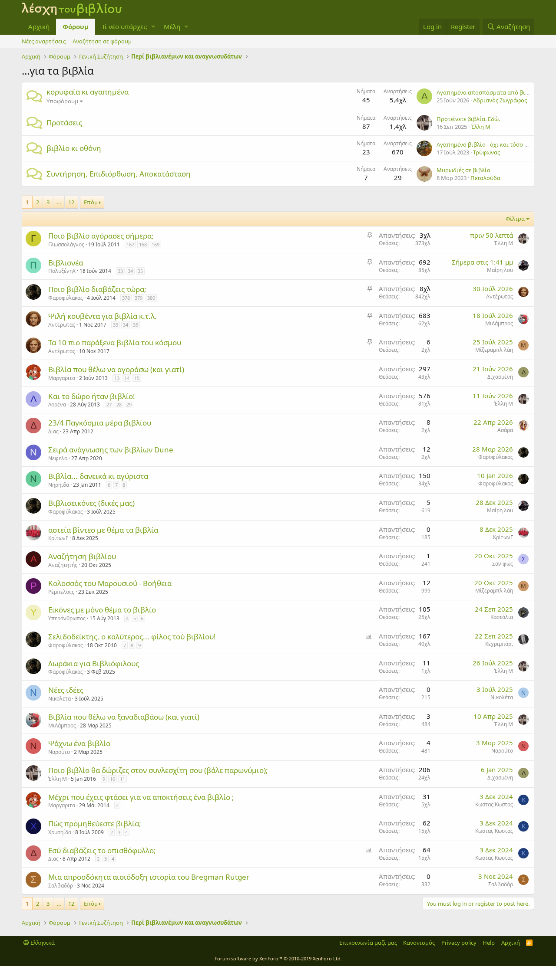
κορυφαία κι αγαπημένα (87, 92)
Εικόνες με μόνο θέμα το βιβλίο (102, 610)
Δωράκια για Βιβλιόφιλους (93, 663)
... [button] (59, 202)
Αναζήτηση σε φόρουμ (102, 41)
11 (122, 779)
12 (71, 202)
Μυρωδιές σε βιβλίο (463, 170)
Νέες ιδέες (65, 690)
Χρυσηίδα (59, 832)
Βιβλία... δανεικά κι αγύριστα (98, 476)
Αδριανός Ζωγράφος (500, 100)
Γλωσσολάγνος (66, 244)
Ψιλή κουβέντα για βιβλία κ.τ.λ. (102, 316)
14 (126, 378)
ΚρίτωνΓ (58, 538)
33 (120, 271)
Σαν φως (502, 563)
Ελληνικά (42, 942)
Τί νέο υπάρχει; (124, 26)
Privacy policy (459, 942)
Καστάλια (501, 617)
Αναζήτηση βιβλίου (82, 556)
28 (119, 404)
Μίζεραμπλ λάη (494, 350)
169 (155, 244)
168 (143, 244)
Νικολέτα (59, 698)
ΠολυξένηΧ (62, 271)
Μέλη (172, 26)
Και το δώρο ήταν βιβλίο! (91, 396)
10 (112, 779)
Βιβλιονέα (65, 263)
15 (136, 378)
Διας (53, 431)
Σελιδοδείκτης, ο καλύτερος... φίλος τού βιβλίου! (132, 637)
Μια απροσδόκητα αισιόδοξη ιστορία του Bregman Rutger (148, 877)
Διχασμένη (500, 376)
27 (109, 404)
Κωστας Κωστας (494, 804)
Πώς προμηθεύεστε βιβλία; (94, 823)
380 (151, 298)
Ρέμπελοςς (61, 592)
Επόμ (91, 202)
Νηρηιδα (58, 484)
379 (138, 298)
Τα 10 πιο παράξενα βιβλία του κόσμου (114, 342)
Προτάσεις (64, 123)
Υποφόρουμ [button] (62, 101)
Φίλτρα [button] (515, 219)
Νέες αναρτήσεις (44, 41)
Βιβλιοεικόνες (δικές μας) (91, 503)
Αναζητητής (62, 565)
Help (489, 942)
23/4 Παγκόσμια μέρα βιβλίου (99, 423)
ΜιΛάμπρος (499, 323)
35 (140, 271)
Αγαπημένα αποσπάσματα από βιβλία (487, 92)
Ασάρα (505, 430)
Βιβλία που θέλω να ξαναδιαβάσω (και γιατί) (123, 717)
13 (116, 378)
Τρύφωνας (486, 152)
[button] (153, 27)
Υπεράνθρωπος (67, 618)
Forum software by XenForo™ (278, 958)
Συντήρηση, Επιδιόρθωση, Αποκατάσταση (118, 174)
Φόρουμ (76, 26)
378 (126, 298)
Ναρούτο (59, 752)
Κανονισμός (419, 942)
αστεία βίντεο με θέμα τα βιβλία (103, 530)
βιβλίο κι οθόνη (73, 148)
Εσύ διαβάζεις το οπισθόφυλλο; (102, 850)
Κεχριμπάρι (499, 644)
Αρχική (39, 26)
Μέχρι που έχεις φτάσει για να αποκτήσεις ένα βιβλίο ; (141, 797)
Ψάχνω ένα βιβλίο (79, 743)
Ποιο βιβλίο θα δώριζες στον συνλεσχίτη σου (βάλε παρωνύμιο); (158, 770)
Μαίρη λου (500, 270)
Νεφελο (57, 458)
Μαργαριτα (61, 378)
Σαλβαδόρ (60, 885)
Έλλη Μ (480, 127)
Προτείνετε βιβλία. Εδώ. (468, 119)
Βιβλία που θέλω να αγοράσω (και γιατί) (116, 369)
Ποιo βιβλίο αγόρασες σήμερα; (101, 236)
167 (130, 244)
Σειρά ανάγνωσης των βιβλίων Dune (110, 450)
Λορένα (57, 404)
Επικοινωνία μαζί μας (368, 942)
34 (130, 271)
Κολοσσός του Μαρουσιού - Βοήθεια (110, 583)
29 (129, 404)
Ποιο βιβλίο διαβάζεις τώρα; (97, 289)
